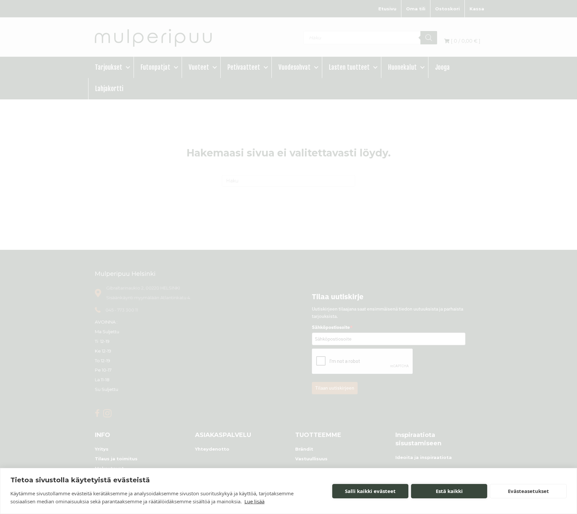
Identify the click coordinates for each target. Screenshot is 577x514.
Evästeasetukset (528, 491)
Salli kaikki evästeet (370, 491)
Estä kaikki (449, 491)
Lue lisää (254, 501)
